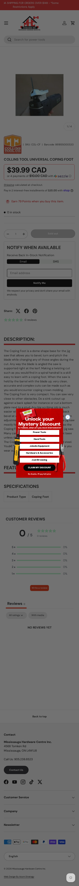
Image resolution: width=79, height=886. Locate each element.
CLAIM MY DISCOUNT (39, 467)
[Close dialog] (68, 417)
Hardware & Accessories (39, 453)
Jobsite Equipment (39, 446)
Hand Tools (39, 439)
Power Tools (39, 432)
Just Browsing (39, 460)
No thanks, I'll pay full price (39, 474)
